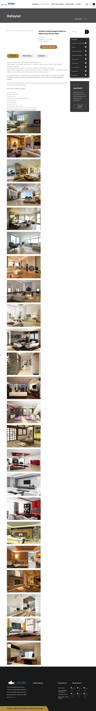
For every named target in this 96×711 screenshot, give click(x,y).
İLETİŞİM (78, 4)
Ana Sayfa (78, 19)
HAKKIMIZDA (35, 4)
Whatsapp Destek (80, 106)
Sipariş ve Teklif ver (48, 47)
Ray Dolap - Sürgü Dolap (79, 51)
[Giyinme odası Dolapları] (73, 689)
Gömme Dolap (79, 63)
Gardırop (79, 47)
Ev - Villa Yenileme (79, 67)
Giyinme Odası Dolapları (79, 55)
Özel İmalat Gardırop (63, 694)
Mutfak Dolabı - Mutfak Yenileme (79, 43)
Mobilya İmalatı (79, 59)
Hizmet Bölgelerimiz (57, 4)
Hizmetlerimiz (45, 4)
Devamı (14, 697)
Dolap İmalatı (79, 75)
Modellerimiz (70, 4)
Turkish (89, 4)
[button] (9, 31)
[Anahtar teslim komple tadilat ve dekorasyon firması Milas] (21, 31)
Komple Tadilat (48, 39)
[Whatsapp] (88, 708)
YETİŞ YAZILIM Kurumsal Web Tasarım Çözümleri (30, 708)
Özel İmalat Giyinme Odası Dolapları (62, 691)
